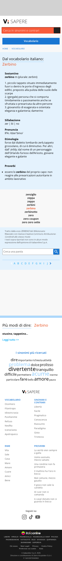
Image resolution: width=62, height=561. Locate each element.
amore (41, 379)
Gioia (37, 432)
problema (19, 364)
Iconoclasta (11, 429)
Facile (37, 410)
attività (47, 360)
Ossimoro (10, 403)
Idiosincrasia (11, 412)
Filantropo (10, 408)
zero (31, 215)
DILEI (33, 539)
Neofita (8, 425)
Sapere (18, 21)
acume (40, 373)
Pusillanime (11, 416)
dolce (35, 365)
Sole (7, 454)
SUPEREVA (36, 542)
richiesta (37, 360)
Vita (7, 450)
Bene (7, 480)
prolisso (46, 364)
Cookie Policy (46, 546)
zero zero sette (31, 222)
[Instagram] (24, 517)
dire (14, 359)
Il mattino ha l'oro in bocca (45, 472)
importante (25, 360)
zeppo (31, 201)
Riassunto (39, 423)
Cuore (8, 471)
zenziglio (31, 194)
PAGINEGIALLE (26, 537)
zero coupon (31, 218)
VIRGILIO (14, 537)
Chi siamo (14, 546)
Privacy (35, 546)
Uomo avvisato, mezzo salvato (42, 458)
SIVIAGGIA (41, 539)
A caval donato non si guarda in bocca (45, 500)
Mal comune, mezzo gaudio (44, 479)
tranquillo (45, 369)
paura (52, 379)
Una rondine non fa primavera (44, 465)
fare (23, 379)
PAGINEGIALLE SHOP (41, 537)
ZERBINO (25, 231)
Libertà (38, 406)
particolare (13, 379)
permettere (24, 374)
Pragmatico (40, 415)
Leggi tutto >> (10, 339)
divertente (22, 369)
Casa (7, 458)
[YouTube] (37, 517)
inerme (54, 374)
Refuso (8, 421)
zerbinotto (31, 212)
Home (5, 48)
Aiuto (41, 548)
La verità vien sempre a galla (45, 451)
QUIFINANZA (51, 539)
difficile (10, 374)
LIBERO (7, 537)
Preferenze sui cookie (27, 548)
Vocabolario (18, 48)
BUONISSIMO (26, 542)
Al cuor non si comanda (41, 493)
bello (31, 379)
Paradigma (40, 428)
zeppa (31, 198)
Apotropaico (11, 434)
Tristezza (39, 436)
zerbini (31, 205)
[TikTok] (31, 517)
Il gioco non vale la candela (44, 486)
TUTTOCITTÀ (25, 539)
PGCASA (54, 537)
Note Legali (25, 546)
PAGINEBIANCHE (12, 539)
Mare (7, 463)
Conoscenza (40, 419)
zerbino (31, 208)
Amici (8, 476)
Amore (8, 467)
